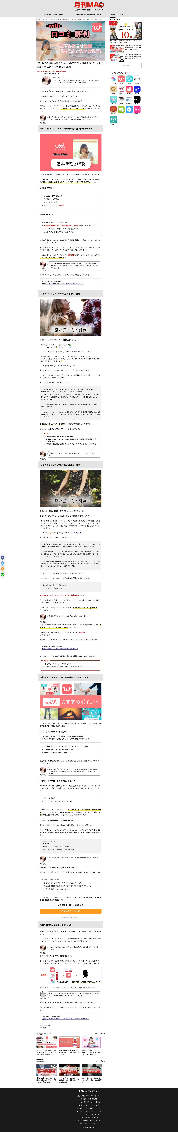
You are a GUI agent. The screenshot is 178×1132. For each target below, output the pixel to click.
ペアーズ (82, 1114)
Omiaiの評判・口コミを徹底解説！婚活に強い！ (60, 648)
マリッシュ (95, 1117)
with (44, 19)
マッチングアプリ (84, 1102)
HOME (39, 19)
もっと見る (99, 1033)
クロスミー (80, 1108)
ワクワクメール (83, 1120)
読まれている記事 (117, 15)
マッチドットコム (84, 1117)
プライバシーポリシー (93, 1096)
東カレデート (93, 1124)
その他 (99, 1108)
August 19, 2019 (76, 532)
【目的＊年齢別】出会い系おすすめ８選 (88, 15)
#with (59, 347)
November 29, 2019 (67, 365)
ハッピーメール (96, 1111)
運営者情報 (81, 1096)
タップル (79, 1111)
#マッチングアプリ (69, 347)
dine (92, 1102)
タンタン (87, 1111)
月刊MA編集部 (92, 1099)
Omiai (98, 1102)
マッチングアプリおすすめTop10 (53, 15)
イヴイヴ (98, 1105)
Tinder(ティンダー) (83, 1105)
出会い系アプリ (95, 1120)
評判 (44, 1028)
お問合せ (83, 1099)
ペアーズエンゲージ (92, 1114)
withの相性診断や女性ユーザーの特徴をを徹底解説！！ (63, 283)
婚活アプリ (83, 1124)
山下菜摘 (56, 77)
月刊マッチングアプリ (89, 1091)
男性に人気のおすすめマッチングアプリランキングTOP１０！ (65, 1018)
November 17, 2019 (83, 351)
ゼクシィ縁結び (90, 1108)
